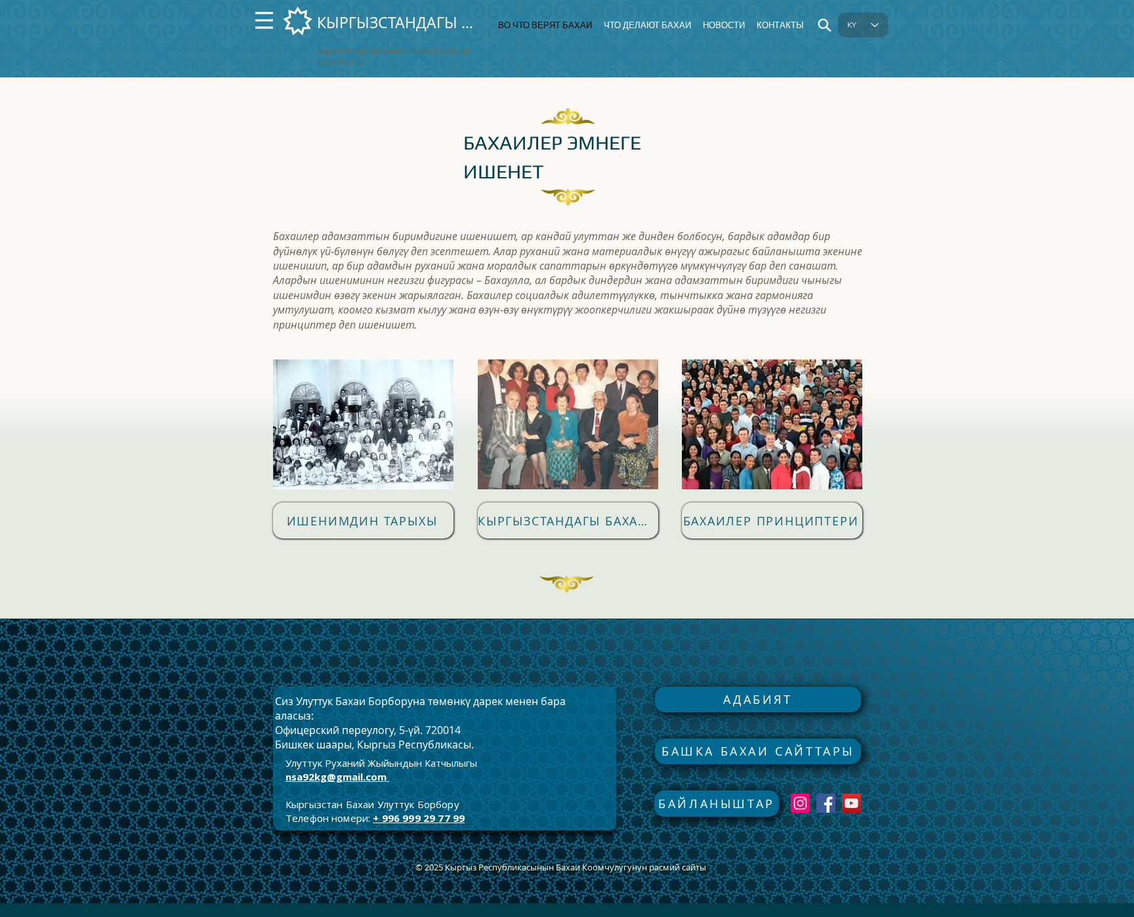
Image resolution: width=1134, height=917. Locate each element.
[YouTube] (851, 803)
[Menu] (264, 20)
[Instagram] (800, 803)
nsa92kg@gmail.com (336, 776)
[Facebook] (825, 803)
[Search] (824, 24)
